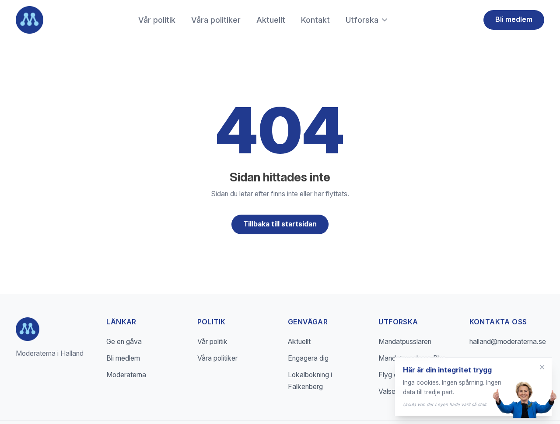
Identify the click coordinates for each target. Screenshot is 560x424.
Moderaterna (126, 375)
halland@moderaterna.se (507, 341)
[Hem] (29, 20)
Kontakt (315, 19)
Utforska (362, 19)
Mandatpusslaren (404, 341)
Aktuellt (270, 19)
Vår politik (156, 19)
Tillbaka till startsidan (280, 224)
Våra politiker (216, 19)
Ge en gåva (124, 341)
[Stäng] (542, 367)
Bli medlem (513, 19)
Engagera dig (308, 358)
